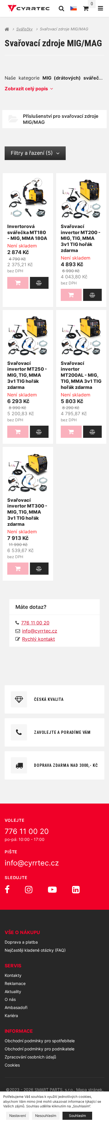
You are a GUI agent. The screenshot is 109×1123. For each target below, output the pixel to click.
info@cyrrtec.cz (39, 631)
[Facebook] (7, 889)
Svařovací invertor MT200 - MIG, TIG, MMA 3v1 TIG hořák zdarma (81, 238)
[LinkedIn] (76, 889)
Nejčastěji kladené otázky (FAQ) (35, 950)
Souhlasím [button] (77, 1115)
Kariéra (11, 1015)
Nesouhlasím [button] (45, 1115)
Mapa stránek (89, 1089)
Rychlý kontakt (38, 639)
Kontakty (13, 975)
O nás (10, 999)
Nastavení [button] (17, 1115)
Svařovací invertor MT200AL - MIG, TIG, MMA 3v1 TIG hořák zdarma (81, 375)
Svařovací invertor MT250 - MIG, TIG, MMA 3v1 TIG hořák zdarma (27, 375)
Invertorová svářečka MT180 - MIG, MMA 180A (27, 232)
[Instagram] (29, 889)
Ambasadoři (16, 1007)
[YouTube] (52, 889)
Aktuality (13, 991)
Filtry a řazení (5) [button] (32, 153)
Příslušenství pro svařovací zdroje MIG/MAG (60, 119)
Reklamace (15, 983)
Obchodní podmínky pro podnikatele (39, 1048)
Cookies (12, 1065)
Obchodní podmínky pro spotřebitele (40, 1040)
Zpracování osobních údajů (30, 1056)
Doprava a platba (21, 942)
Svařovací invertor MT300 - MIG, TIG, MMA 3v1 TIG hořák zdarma (27, 512)
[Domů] (29, 8)
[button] (39, 283)
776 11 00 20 (27, 831)
